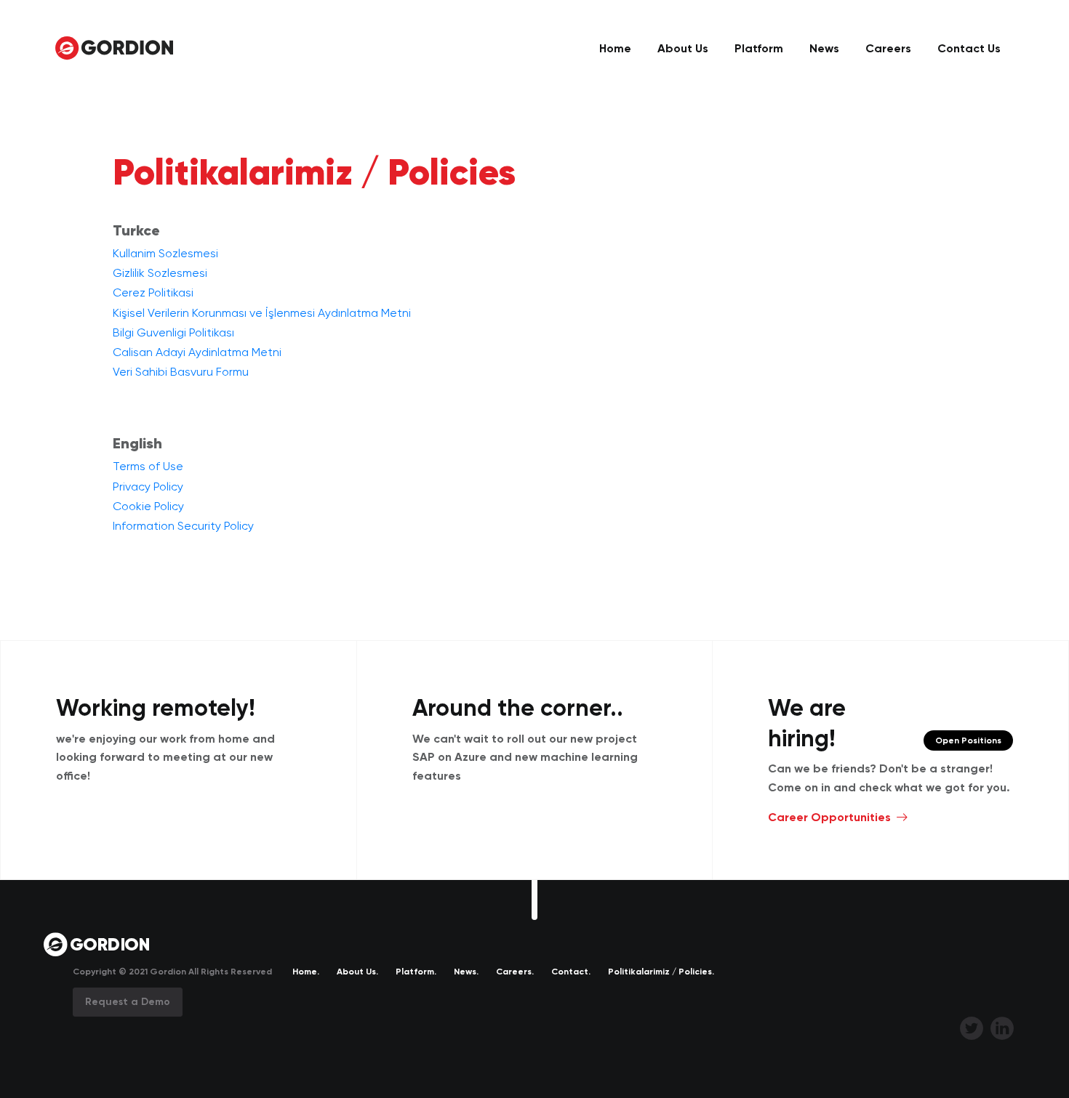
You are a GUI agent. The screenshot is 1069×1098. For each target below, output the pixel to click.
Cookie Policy (148, 506)
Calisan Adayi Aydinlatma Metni (197, 352)
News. (466, 971)
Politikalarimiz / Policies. (661, 971)
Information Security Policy (183, 526)
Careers (888, 48)
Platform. (416, 971)
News (824, 48)
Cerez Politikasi (153, 292)
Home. (305, 971)
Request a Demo (127, 1002)
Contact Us (969, 48)
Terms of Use (148, 466)
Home (615, 48)
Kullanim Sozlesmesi (165, 253)
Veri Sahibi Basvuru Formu (181, 372)
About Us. (357, 971)
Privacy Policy (148, 486)
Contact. (570, 971)
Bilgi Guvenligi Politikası (173, 332)
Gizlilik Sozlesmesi (160, 273)
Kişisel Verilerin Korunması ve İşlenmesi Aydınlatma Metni (262, 313)
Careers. (515, 971)
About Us (682, 48)
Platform (758, 48)
